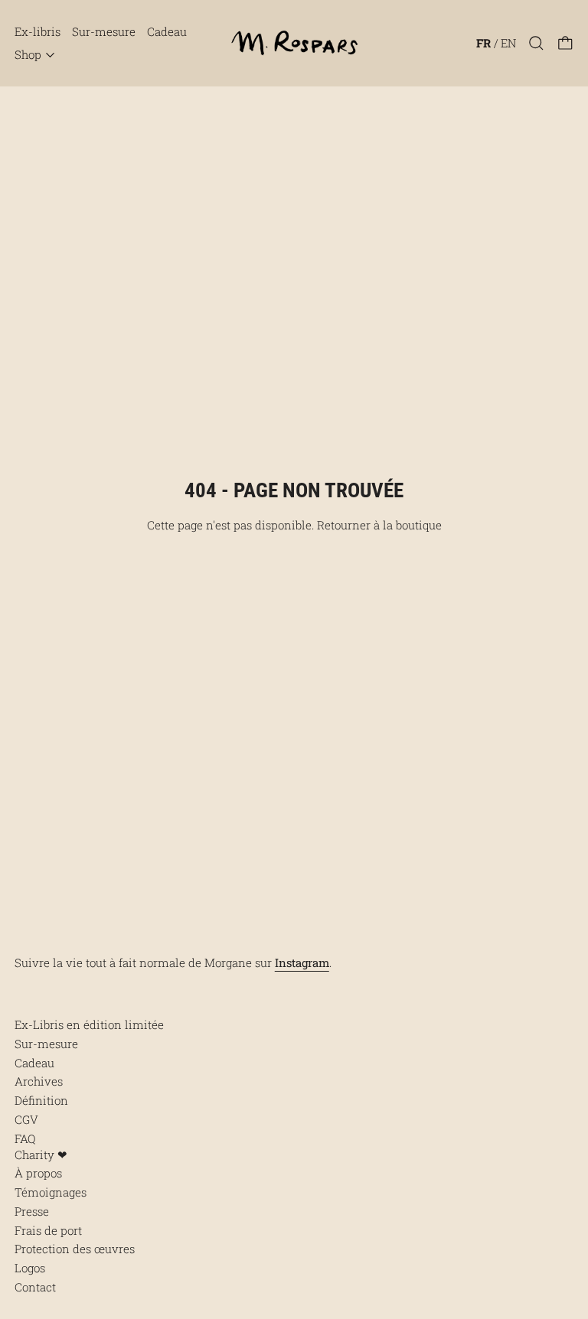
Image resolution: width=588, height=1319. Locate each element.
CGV (26, 1119)
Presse (32, 1211)
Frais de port (48, 1230)
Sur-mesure (104, 31)
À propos (38, 1173)
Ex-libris (37, 31)
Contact (35, 1287)
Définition (41, 1100)
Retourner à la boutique (379, 524)
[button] (536, 43)
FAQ (25, 1138)
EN (508, 42)
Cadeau (167, 31)
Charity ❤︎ (41, 1154)
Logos (30, 1267)
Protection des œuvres (75, 1248)
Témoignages (51, 1192)
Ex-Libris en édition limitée (89, 1024)
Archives (39, 1081)
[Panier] (565, 43)
